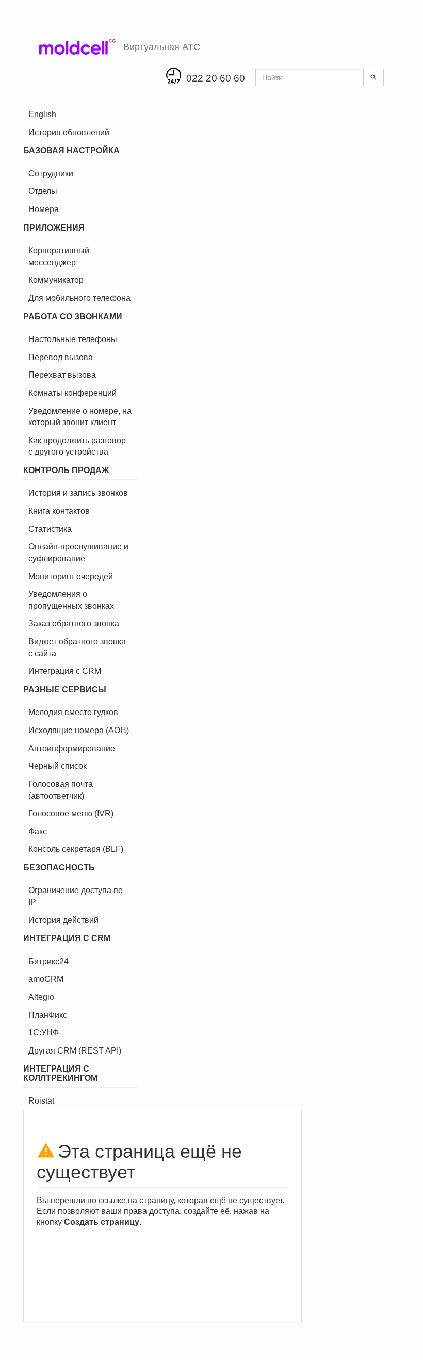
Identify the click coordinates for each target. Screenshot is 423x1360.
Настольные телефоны (72, 339)
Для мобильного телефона (79, 298)
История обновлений (68, 132)
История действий (63, 920)
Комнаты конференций (72, 392)
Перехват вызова (62, 374)
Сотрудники (50, 173)
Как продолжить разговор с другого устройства (77, 446)
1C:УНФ (43, 1032)
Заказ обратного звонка (73, 623)
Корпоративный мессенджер (58, 256)
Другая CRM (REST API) (74, 1050)
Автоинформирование (71, 748)
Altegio (41, 997)
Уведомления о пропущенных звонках (71, 600)
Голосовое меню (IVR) (70, 813)
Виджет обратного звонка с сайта (77, 647)
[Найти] (373, 77)
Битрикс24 (48, 961)
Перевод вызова (60, 357)
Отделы (42, 191)
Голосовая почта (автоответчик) (60, 790)
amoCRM (45, 979)
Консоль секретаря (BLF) (75, 849)
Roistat (41, 1100)
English (42, 114)
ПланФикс (47, 1015)
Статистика (50, 529)
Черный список (57, 766)
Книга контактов (59, 511)
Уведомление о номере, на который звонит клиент (80, 417)
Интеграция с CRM (64, 671)
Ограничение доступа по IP (75, 896)
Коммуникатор (56, 280)
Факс (37, 831)
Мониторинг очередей (70, 576)
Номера (43, 209)
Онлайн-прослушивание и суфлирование (78, 552)
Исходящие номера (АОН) (78, 730)
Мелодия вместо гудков (73, 712)
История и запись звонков (78, 493)
